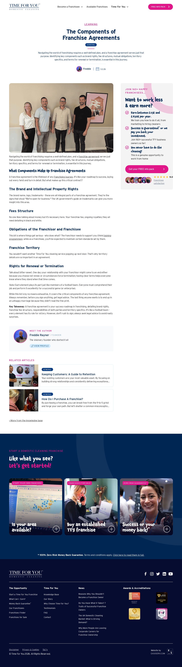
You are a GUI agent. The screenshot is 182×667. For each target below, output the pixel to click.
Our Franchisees (16, 608)
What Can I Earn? (17, 599)
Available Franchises (97, 6)
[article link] (61, 375)
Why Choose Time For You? (56, 603)
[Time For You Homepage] (24, 7)
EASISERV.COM (158, 653)
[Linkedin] (164, 574)
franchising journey (63, 177)
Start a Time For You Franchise (23, 594)
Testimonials (49, 608)
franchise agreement (89, 156)
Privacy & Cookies (30, 649)
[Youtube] (170, 574)
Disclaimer (14, 649)
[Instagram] (152, 574)
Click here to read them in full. (128, 555)
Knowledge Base (51, 594)
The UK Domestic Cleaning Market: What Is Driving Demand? (90, 619)
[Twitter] (158, 574)
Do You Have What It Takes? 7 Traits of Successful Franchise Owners (92, 606)
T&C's (45, 649)
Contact (47, 617)
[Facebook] (145, 574)
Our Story (48, 599)
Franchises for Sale (18, 617)
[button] (70, 7)
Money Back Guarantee (20, 603)
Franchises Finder (17, 613)
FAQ (45, 613)
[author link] (20, 336)
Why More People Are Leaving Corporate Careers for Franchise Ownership (92, 631)
